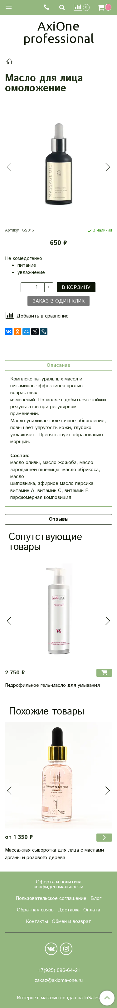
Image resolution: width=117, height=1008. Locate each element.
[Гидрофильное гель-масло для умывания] (58, 610)
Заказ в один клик (58, 301)
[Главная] (9, 62)
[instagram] (66, 949)
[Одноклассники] (17, 331)
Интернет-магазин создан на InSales (58, 998)
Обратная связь (35, 910)
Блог (95, 898)
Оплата (91, 910)
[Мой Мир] (26, 331)
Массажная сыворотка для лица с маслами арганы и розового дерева (54, 854)
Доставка (69, 910)
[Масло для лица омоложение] (58, 162)
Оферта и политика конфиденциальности (58, 884)
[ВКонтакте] (8, 331)
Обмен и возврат (71, 921)
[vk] (51, 949)
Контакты (37, 921)
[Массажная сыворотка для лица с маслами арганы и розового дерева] (58, 775)
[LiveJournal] (43, 331)
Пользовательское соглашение (51, 898)
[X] (35, 331)
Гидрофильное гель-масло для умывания (52, 685)
